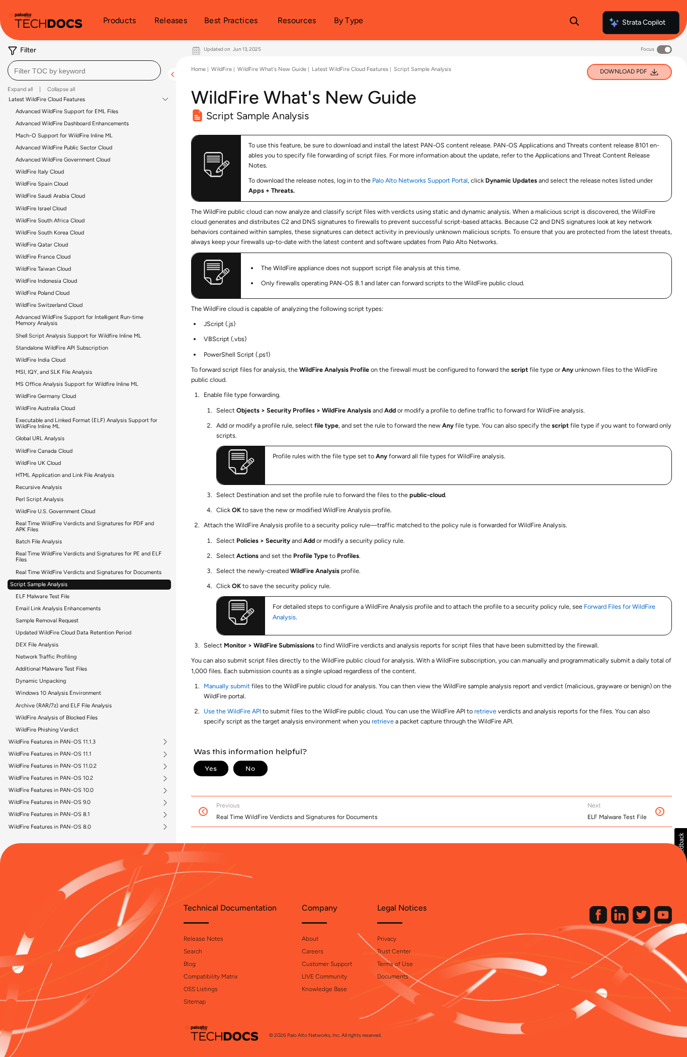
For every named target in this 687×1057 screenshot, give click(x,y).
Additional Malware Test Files (51, 669)
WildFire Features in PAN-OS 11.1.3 (52, 742)
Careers (312, 951)
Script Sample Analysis (38, 584)
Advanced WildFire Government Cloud (63, 159)
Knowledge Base (324, 989)
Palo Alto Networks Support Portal (420, 180)
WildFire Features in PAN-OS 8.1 (49, 814)
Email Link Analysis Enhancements (58, 608)
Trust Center (394, 951)
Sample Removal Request (47, 620)
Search (193, 951)
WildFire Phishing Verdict (47, 729)
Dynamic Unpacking (41, 681)
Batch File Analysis (39, 541)
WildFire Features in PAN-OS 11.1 (50, 754)
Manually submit (227, 686)
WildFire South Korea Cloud (50, 232)
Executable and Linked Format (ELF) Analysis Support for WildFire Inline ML (86, 423)
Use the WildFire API (232, 711)
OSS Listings (201, 989)
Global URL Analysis (40, 438)
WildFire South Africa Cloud (50, 220)
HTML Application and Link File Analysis (65, 475)
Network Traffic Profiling (46, 657)
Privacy (386, 938)
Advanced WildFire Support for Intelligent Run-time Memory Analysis (79, 320)
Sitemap (195, 1001)
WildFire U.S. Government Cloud (55, 511)
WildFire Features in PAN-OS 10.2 (51, 778)
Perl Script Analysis (39, 499)
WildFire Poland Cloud (42, 293)
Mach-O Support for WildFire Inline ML (64, 135)
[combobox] (84, 70)
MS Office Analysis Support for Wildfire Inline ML (77, 384)
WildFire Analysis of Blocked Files (57, 717)
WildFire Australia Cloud (45, 408)
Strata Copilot (643, 22)
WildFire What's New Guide (271, 69)
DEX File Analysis (37, 644)
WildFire (221, 69)
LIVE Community (324, 976)
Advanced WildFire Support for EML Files (67, 111)
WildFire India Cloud (40, 360)
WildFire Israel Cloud (41, 208)
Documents (392, 976)
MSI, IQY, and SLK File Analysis (54, 372)
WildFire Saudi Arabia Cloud (50, 196)
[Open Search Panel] (574, 23)
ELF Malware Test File (42, 596)
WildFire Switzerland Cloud (49, 305)
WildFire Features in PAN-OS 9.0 (50, 802)
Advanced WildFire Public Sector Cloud (64, 147)
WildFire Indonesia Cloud (46, 281)
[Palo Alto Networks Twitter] (642, 921)
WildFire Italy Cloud (40, 172)
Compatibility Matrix (210, 976)
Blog (190, 963)
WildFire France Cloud (43, 257)
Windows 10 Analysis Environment (58, 693)
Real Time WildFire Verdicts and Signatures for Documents (88, 572)
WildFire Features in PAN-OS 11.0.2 (53, 766)
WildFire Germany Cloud (46, 396)
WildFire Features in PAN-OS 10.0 (51, 790)
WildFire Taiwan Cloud (43, 269)
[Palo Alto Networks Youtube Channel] (663, 921)
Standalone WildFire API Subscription (62, 348)
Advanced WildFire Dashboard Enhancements (72, 123)
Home (198, 69)
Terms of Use (395, 963)
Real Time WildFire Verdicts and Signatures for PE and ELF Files (88, 556)
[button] (680, 845)
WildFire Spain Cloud (42, 184)
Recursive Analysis (39, 487)
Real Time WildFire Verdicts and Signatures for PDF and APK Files (85, 526)
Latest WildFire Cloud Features (47, 100)
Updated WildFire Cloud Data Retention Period (73, 632)
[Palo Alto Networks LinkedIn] (620, 921)
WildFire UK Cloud (38, 463)
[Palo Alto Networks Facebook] (599, 921)
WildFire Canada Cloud (44, 451)
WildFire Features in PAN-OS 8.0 (50, 827)
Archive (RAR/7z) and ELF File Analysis (64, 705)
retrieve (485, 711)
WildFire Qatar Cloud (42, 244)
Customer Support (327, 963)
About (310, 938)
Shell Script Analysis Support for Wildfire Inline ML (78, 336)
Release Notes (203, 938)
